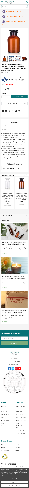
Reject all (14, 482)
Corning (3, 447)
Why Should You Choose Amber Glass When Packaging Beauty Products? (13, 243)
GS (2, 444)
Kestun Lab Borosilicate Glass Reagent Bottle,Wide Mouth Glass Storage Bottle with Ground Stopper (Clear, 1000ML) (7, 196)
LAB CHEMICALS (20, 433)
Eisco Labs (18, 444)
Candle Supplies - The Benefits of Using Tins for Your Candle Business (13, 277)
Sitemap (3, 426)
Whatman (17, 447)
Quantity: (4, 93)
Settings (14, 478)
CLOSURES (19, 411)
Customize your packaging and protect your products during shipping (14, 311)
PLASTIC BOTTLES (21, 409)
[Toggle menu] (2, 2)
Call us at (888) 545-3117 (14, 364)
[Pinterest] (19, 110)
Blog (2, 423)
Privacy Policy (5, 414)
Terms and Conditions (7, 409)
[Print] (9, 110)
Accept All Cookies (14, 485)
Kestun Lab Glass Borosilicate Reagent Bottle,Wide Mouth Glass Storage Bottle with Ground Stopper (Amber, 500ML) (21, 195)
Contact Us (4, 411)
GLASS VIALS (19, 414)
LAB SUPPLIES (20, 430)
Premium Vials (5, 450)
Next (27, 175)
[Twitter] (12, 110)
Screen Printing (5, 420)
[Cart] (27, 2)
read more (4, 253)
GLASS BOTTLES (20, 406)
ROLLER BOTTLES (21, 417)
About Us (3, 406)
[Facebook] (2, 110)
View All (17, 450)
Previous (25, 175)
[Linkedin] (15, 110)
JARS (17, 423)
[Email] (6, 110)
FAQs (2, 417)
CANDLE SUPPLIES (21, 420)
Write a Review (5, 73)
